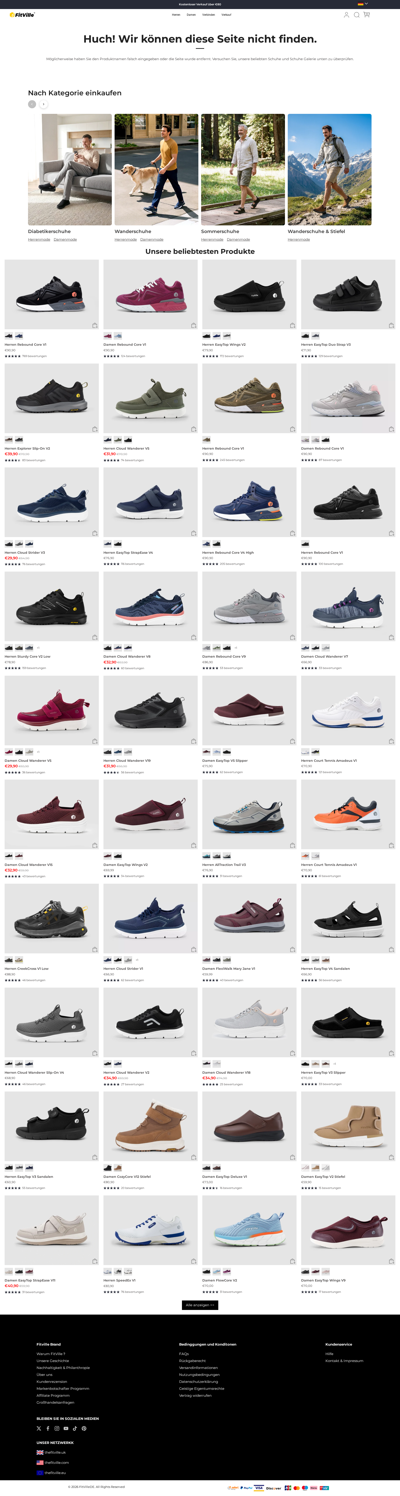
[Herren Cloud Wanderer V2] (150, 1022)
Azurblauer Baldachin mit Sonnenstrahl (206, 856)
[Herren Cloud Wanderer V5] (150, 398)
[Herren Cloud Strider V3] (52, 502)
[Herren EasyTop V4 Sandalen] (348, 918)
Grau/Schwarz (216, 960)
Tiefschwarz (305, 336)
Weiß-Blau (107, 1271)
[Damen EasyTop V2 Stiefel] (348, 1126)
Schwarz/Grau (9, 960)
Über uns (44, 1374)
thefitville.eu (55, 1473)
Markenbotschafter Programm (63, 1388)
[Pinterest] (84, 1428)
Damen (191, 14)
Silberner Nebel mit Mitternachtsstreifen (227, 856)
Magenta (9, 752)
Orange (305, 856)
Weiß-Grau (315, 856)
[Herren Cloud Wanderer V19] (150, 710)
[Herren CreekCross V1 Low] (52, 918)
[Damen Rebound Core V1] (150, 294)
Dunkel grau (227, 336)
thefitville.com (57, 1462)
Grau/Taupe (227, 960)
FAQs (184, 1354)
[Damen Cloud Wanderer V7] (348, 606)
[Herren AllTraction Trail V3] (249, 814)
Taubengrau (206, 648)
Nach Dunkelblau (107, 544)
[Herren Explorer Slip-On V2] (52, 398)
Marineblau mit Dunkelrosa (118, 648)
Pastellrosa (326, 1271)
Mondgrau (29, 752)
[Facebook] (48, 1428)
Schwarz (9, 336)
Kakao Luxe (326, 960)
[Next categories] (44, 104)
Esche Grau (326, 648)
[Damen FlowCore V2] (249, 1230)
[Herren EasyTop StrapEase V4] (150, 502)
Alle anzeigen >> (200, 1305)
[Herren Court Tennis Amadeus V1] (348, 710)
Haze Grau (118, 1271)
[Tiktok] (75, 1428)
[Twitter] (39, 1428)
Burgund (305, 1168)
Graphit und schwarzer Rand (128, 960)
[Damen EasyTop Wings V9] (348, 1230)
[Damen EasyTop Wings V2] (150, 814)
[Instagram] (57, 1428)
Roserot (107, 336)
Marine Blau (29, 544)
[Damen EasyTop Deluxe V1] (249, 1126)
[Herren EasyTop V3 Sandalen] (52, 1126)
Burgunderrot (19, 856)
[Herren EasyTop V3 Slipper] (348, 1022)
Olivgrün (216, 648)
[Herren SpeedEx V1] (150, 1230)
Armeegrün (206, 440)
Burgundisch (206, 752)
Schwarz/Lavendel (206, 1064)
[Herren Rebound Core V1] (52, 294)
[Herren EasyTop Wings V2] (249, 294)
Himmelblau (216, 752)
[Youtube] (66, 1428)
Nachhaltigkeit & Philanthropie (63, 1367)
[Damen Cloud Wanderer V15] (52, 814)
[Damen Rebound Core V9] (249, 606)
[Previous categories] (32, 104)
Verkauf (226, 14)
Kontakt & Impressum (344, 1361)
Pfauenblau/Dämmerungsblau (118, 752)
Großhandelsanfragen (55, 1402)
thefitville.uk (55, 1452)
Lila (305, 440)
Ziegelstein (216, 1168)
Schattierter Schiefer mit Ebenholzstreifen (216, 856)
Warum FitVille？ (51, 1354)
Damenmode (65, 239)
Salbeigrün (118, 440)
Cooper (118, 1168)
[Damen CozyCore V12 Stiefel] (150, 1126)
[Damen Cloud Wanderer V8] (150, 606)
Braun (9, 440)
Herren (176, 14)
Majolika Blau (19, 336)
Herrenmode (39, 239)
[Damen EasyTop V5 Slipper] (249, 710)
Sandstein (315, 1064)
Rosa (315, 440)
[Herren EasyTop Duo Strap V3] (348, 294)
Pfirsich (315, 1168)
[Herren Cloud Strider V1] (150, 918)
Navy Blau (216, 336)
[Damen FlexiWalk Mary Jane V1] (249, 918)
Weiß (305, 752)
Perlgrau (9, 1271)
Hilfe (329, 1354)
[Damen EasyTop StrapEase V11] (52, 1230)
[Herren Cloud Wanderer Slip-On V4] (52, 1022)
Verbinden (208, 14)
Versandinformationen (198, 1367)
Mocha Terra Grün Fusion (19, 960)
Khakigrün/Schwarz (19, 648)
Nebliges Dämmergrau (315, 336)
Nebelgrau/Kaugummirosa (216, 1064)
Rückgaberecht (192, 1361)
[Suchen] (357, 15)
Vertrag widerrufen (195, 1395)
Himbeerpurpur (227, 1271)
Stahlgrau (315, 960)
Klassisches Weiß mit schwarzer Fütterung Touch (128, 1271)
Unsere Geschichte (53, 1361)
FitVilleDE (86, 1487)
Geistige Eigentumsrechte (201, 1388)
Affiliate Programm (53, 1395)
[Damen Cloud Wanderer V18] (249, 1022)
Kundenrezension (52, 1381)
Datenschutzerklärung (198, 1381)
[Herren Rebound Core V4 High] (249, 502)
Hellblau (118, 336)
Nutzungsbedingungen (199, 1374)
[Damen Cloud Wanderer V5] (52, 710)
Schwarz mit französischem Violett (128, 648)
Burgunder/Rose (206, 960)
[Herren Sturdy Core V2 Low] (52, 606)
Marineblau (107, 440)
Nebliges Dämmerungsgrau (19, 544)
